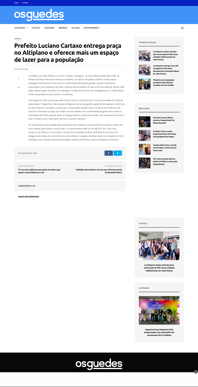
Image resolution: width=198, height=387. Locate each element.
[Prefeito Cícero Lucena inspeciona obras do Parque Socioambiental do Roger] (144, 135)
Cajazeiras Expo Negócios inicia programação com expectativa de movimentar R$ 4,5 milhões (159, 332)
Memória (63, 28)
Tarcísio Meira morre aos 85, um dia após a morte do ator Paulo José (165, 147)
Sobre (16, 3)
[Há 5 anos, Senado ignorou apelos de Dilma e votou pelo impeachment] (144, 163)
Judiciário (49, 28)
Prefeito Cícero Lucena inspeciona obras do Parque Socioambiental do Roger (164, 134)
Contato (25, 3)
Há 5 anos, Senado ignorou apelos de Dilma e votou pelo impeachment (165, 161)
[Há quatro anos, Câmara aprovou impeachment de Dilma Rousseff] (144, 121)
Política (36, 28)
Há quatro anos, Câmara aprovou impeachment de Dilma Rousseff (164, 120)
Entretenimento (91, 28)
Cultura (76, 28)
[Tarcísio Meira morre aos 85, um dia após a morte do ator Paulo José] (144, 149)
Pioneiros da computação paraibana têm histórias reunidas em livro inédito (163, 82)
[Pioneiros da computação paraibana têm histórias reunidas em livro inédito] (144, 84)
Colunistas (19, 28)
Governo (17, 39)
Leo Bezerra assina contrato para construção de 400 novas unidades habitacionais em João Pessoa (159, 268)
